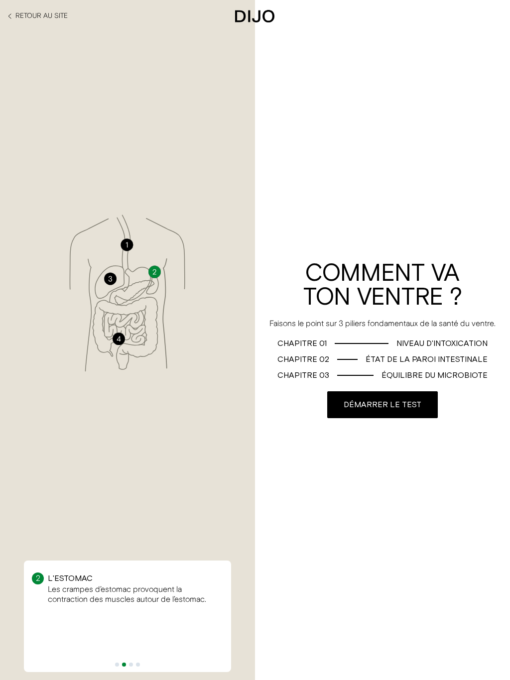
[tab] (117, 665)
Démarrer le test (382, 405)
